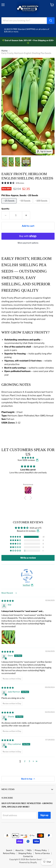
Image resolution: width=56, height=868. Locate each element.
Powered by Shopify (28, 862)
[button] (4, 162)
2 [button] (24, 761)
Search (9, 850)
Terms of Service (42, 853)
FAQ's (29, 850)
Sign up (44, 815)
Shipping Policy (25, 853)
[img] (28, 458)
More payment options (28, 243)
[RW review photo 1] (8, 637)
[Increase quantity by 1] (26, 215)
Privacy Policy (41, 850)
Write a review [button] (28, 557)
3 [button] (29, 761)
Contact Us (28, 856)
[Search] (51, 20)
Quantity (5, 209)
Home (4, 51)
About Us (19, 850)
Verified (26, 585)
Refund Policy (9, 853)
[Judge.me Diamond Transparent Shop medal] (27, 575)
